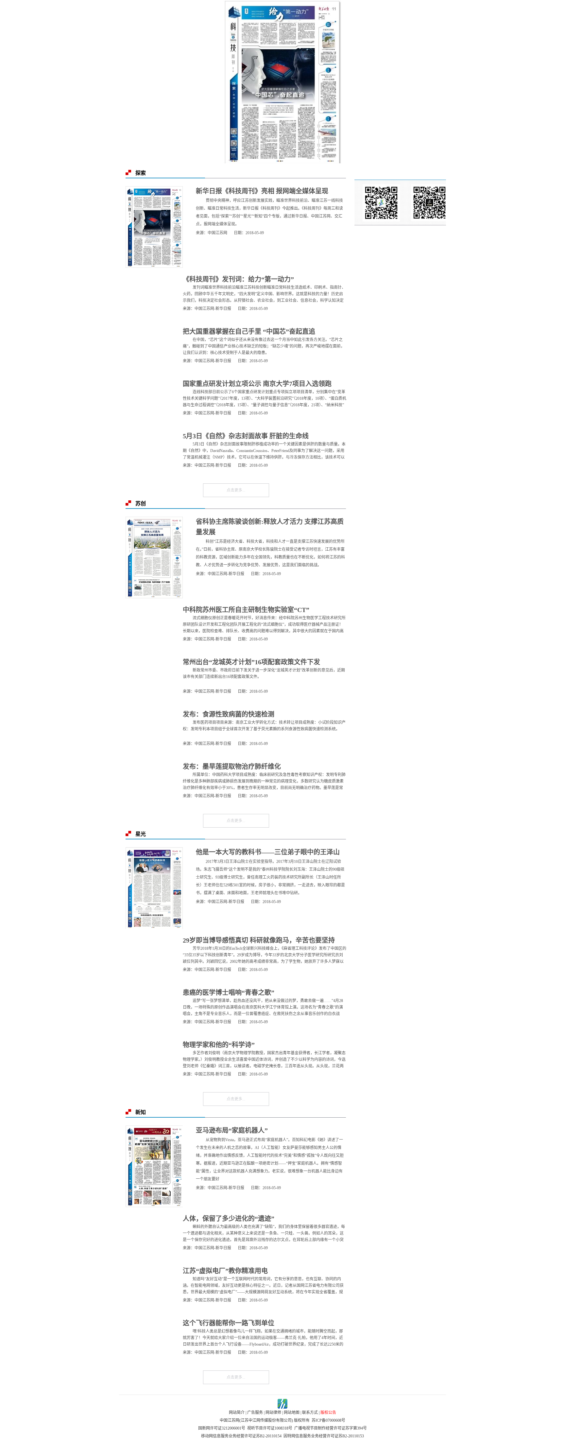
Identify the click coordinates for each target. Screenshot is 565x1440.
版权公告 (328, 1412)
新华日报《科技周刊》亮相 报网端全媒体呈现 (262, 191)
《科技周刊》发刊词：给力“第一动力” (238, 279)
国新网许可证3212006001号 (221, 1428)
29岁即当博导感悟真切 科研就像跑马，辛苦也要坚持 (259, 940)
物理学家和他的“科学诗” (219, 1044)
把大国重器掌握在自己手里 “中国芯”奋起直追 (249, 331)
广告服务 (255, 1412)
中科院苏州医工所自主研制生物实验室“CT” (246, 609)
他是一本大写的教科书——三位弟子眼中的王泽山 (268, 852)
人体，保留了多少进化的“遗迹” (228, 1218)
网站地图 (292, 1412)
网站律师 (273, 1412)
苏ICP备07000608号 (328, 1420)
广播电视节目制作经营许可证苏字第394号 (330, 1428)
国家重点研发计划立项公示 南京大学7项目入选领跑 (257, 383)
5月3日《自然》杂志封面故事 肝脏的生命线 (246, 436)
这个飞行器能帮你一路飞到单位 (228, 1323)
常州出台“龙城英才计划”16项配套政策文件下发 (251, 662)
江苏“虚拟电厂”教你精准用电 (225, 1270)
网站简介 (237, 1412)
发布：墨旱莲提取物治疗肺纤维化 (232, 766)
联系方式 (310, 1412)
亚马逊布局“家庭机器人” (232, 1130)
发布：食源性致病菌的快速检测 (228, 714)
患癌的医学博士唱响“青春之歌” (228, 992)
